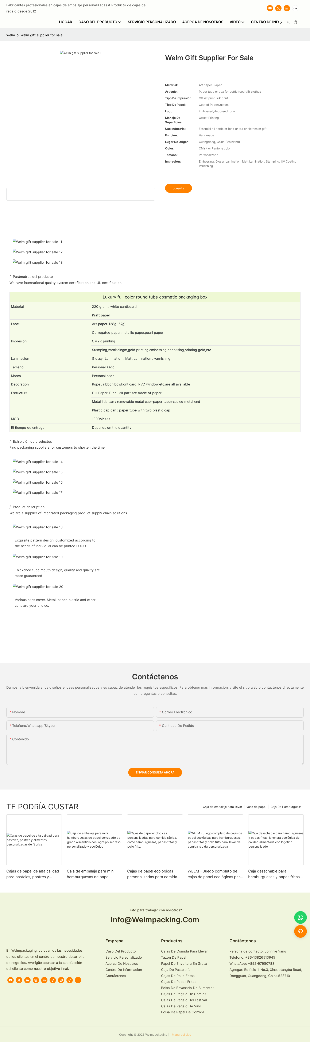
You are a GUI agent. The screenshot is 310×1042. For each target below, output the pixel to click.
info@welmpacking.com (155, 919)
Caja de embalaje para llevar (222, 807)
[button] (281, 22)
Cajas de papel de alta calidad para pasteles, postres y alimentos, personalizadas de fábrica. (32, 874)
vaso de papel (256, 807)
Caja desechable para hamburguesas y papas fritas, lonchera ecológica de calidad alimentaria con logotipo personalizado (274, 874)
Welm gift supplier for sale (41, 35)
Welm (10, 35)
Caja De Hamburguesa (286, 807)
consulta (178, 188)
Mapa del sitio (180, 1034)
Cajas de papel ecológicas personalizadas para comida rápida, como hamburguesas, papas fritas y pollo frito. (153, 874)
